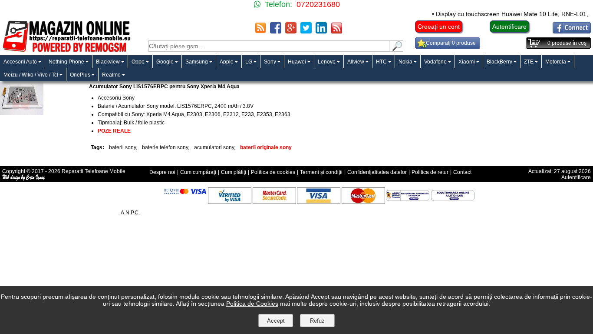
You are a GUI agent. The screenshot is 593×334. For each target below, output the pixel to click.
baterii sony (122, 147)
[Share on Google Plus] (290, 31)
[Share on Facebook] (275, 31)
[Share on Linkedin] (321, 31)
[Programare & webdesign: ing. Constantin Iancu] (24, 179)
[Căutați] (396, 49)
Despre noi (162, 172)
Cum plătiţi (233, 172)
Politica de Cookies (252, 303)
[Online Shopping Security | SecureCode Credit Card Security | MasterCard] (274, 201)
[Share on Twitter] (306, 31)
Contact (462, 172)
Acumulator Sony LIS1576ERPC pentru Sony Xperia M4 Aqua (164, 87)
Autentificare (509, 26)
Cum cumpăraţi (198, 172)
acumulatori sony (214, 147)
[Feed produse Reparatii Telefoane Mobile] (336, 31)
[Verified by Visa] (229, 201)
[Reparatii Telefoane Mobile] (66, 51)
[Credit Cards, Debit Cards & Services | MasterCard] (363, 201)
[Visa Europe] (318, 201)
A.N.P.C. (130, 213)
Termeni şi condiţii (321, 172)
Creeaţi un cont (439, 26)
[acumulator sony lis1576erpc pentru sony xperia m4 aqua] (21, 112)
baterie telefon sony (165, 147)
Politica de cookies (273, 172)
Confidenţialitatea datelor (377, 172)
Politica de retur (430, 172)
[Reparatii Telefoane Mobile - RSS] (260, 31)
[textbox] (268, 46)
